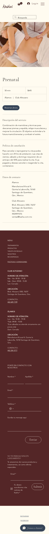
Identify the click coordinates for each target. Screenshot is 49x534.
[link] (11, 107)
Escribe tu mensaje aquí (17, 417)
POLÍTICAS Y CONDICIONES (17, 262)
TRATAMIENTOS (13, 245)
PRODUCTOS (12, 248)
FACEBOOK (24, 520)
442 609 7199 (12, 302)
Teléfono (11, 404)
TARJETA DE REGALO (15, 251)
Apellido (29, 376)
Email (13, 474)
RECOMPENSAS (13, 257)
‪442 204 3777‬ (12, 350)
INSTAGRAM (24, 516)
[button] (20, 3)
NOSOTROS (12, 254)
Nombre (11, 376)
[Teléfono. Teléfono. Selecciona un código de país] (11, 408)
